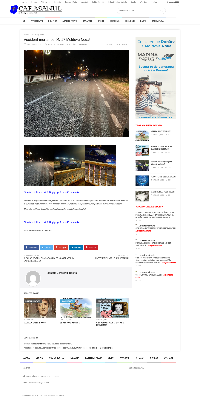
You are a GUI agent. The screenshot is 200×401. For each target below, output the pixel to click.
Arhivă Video (45, 2)
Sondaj (133, 2)
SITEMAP (140, 358)
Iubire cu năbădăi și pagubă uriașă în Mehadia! (56, 192)
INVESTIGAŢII (36, 21)
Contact (154, 2)
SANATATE (87, 21)
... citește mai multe (147, 226)
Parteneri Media (71, 2)
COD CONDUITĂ (56, 358)
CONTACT (168, 358)
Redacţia (57, 2)
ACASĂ (26, 358)
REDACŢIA (74, 358)
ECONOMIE (130, 21)
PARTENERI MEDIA (93, 358)
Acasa (24, 2)
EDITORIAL (114, 21)
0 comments (124, 44)
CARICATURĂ (158, 21)
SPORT (101, 21)
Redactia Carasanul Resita (59, 44)
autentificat (40, 344)
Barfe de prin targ (32, 301)
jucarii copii (4, 352)
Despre (34, 2)
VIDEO (111, 358)
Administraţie (67, 301)
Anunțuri (84, 2)
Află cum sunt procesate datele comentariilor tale (91, 348)
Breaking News (38, 35)
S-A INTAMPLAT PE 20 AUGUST (163, 192)
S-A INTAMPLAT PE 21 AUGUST (36, 323)
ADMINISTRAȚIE (69, 21)
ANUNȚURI (124, 358)
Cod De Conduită (98, 2)
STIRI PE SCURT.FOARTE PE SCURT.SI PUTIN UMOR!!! (161, 147)
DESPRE (39, 358)
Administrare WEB (170, 396)
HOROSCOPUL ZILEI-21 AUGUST (163, 176)
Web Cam (143, 2)
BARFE (143, 21)
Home (26, 35)
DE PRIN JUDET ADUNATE (70, 323)
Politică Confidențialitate (117, 2)
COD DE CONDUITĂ (136, 368)
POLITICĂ (52, 21)
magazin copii (16, 352)
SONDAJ (154, 358)
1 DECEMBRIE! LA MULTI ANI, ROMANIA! (112, 258)
